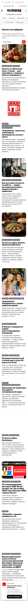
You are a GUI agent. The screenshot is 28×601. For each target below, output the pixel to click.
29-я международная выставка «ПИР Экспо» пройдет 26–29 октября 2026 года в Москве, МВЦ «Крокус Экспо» (14, 489)
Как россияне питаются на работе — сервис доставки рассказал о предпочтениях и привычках (13, 187)
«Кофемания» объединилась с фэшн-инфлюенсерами (12, 303)
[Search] (26, 11)
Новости (4, 18)
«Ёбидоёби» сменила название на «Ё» (12, 515)
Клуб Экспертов (8, 6)
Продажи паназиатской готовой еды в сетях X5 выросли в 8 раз (13, 360)
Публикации (12, 18)
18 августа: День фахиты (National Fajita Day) (13, 244)
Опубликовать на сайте (14, 14)
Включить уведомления (14, 596)
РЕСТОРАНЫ (22, 6)
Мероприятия (20, 18)
